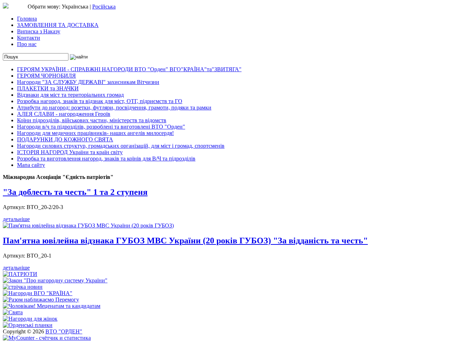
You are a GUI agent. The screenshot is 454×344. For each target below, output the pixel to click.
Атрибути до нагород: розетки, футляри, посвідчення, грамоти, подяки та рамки (114, 108)
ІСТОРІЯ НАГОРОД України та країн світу (70, 152)
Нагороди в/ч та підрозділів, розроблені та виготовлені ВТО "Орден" (101, 127)
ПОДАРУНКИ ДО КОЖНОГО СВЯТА (65, 139)
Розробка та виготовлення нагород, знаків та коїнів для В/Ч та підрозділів (106, 159)
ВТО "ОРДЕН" (63, 331)
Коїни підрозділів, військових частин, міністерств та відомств (91, 120)
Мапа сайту (31, 165)
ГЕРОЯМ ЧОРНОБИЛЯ (46, 76)
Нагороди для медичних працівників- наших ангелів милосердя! (95, 133)
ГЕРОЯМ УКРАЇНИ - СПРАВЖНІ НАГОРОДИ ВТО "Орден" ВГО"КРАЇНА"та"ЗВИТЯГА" (129, 69)
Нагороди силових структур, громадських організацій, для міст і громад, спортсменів (121, 146)
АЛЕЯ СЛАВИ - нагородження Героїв (63, 114)
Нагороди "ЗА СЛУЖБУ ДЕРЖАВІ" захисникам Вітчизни (88, 82)
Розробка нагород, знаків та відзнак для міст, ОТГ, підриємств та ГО (99, 101)
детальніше (16, 219)
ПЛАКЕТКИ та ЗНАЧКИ (48, 88)
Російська (104, 7)
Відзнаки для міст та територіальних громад (70, 95)
